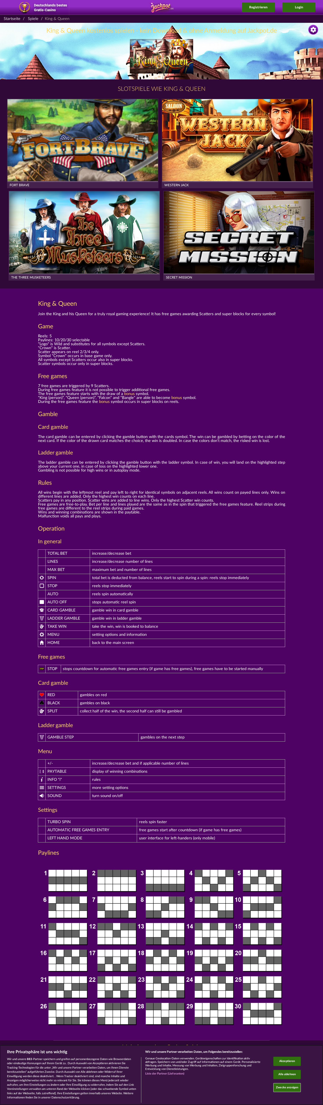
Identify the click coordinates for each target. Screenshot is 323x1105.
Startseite (12, 19)
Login (299, 7)
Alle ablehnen (287, 1074)
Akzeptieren (287, 1061)
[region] (161, 1075)
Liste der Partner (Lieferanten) (165, 1073)
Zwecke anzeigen (287, 1087)
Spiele (33, 19)
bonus (129, 394)
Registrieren (258, 7)
